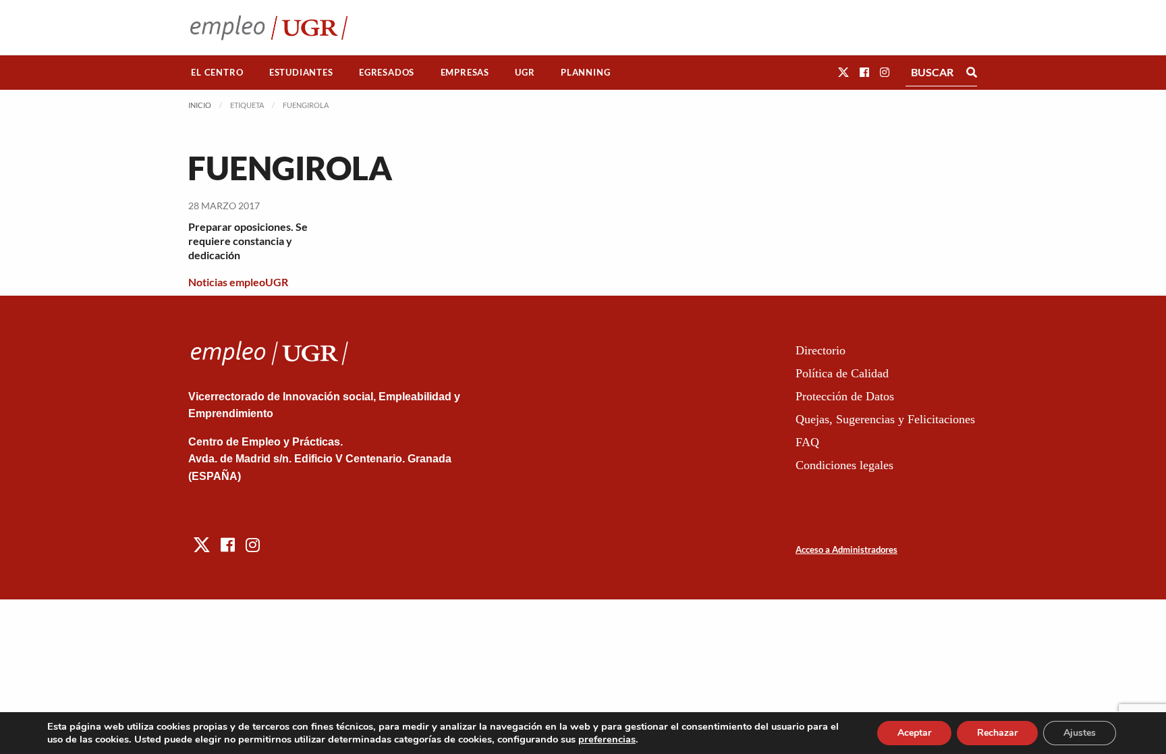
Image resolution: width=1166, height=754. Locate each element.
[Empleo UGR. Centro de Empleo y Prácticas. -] (269, 27)
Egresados (386, 72)
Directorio (820, 350)
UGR (524, 72)
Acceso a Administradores (846, 549)
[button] (843, 72)
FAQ (807, 442)
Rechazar (997, 732)
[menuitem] (217, 72)
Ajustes (1079, 732)
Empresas (465, 72)
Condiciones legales (844, 465)
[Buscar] (971, 72)
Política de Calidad (842, 373)
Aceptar (914, 732)
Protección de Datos (845, 396)
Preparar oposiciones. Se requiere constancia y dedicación (248, 240)
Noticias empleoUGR (238, 281)
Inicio (199, 105)
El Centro (217, 72)
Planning (585, 72)
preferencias (607, 739)
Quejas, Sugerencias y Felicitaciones (885, 419)
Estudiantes (301, 72)
